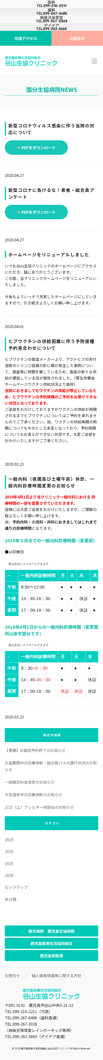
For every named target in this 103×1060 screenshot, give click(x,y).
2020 (9, 851)
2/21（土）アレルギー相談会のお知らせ (39, 807)
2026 (9, 875)
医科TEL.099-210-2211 (51, 4)
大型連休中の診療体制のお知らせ (33, 794)
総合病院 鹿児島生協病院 (51, 931)
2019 (9, 839)
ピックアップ (16, 887)
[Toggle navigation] (94, 61)
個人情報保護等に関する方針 (56, 975)
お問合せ (77, 38)
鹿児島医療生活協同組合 (51, 943)
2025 (9, 863)
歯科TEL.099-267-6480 (51, 11)
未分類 (10, 899)
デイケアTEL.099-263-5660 (51, 27)
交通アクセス (25, 38)
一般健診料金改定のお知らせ (30, 782)
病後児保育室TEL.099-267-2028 (51, 19)
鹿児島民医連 (51, 955)
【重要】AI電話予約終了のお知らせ (35, 750)
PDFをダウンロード (39, 147)
